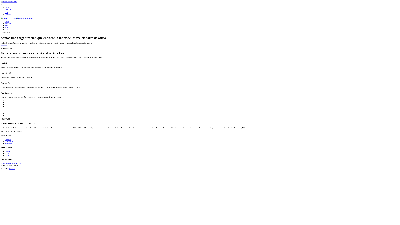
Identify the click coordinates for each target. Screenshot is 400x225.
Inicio (7, 7)
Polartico (12, 169)
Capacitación (9, 141)
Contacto (8, 15)
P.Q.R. (7, 155)
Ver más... (4, 45)
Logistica (8, 140)
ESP (6, 11)
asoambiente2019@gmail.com (11, 163)
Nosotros (8, 9)
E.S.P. (7, 153)
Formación (8, 143)
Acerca (7, 151)
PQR (6, 13)
